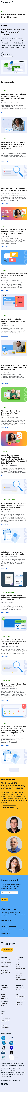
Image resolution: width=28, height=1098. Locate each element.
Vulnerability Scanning (4, 967)
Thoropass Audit (5, 960)
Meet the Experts (20, 990)
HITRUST (18, 966)
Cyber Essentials (20, 968)
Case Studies (4, 987)
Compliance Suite (6, 962)
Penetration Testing (6, 964)
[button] (25, 2)
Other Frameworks (21, 979)
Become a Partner (21, 1000)
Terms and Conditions (4, 1024)
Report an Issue (5, 1018)
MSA (2, 1013)
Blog (2, 990)
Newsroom (19, 992)
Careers (18, 994)
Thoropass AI (5, 970)
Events (3, 994)
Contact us (19, 1004)
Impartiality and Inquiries (5, 1021)
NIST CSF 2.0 (19, 975)
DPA (2, 1016)
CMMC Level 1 (19, 973)
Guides (3, 992)
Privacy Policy (5, 1027)
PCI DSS (18, 977)
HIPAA (17, 964)
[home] (7, 2)
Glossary (3, 996)
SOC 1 (17, 960)
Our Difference (20, 987)
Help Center (4, 998)
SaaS (2, 1006)
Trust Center (19, 1002)
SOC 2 (17, 962)
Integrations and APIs (5, 973)
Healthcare (4, 1003)
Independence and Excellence (21, 997)
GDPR (17, 971)
